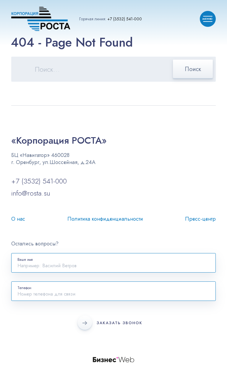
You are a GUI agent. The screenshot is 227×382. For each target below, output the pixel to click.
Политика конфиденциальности (105, 218)
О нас (18, 218)
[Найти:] (113, 70)
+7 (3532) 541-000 (124, 19)
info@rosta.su (30, 193)
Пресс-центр (200, 218)
